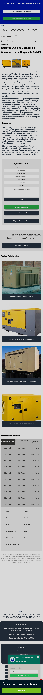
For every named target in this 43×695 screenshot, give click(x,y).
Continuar (21, 690)
